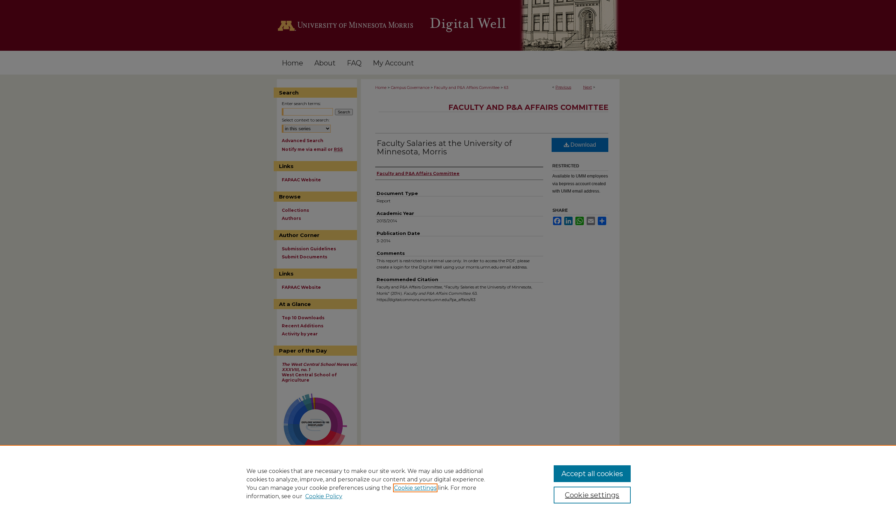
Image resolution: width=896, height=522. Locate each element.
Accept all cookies (592, 473)
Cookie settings (415, 488)
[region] (448, 483)
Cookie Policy (323, 496)
